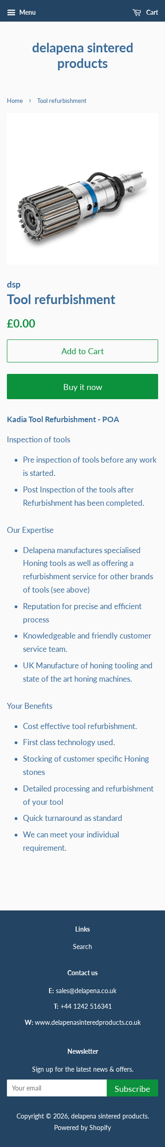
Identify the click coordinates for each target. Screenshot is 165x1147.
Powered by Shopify (82, 1127)
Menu (27, 12)
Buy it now (82, 387)
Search (82, 946)
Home (15, 100)
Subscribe (132, 1089)
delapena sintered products (82, 55)
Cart (151, 12)
